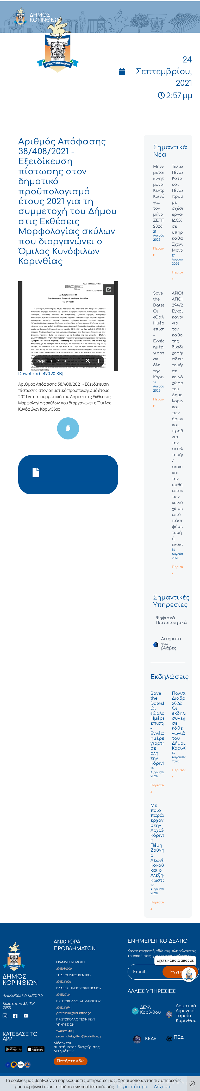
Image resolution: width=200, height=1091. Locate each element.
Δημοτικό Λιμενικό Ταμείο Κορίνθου (186, 1013)
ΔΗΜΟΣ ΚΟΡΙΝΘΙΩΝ (45, 17)
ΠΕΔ (179, 1037)
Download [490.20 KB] (40, 374)
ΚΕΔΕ (151, 1038)
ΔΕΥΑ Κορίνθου (150, 1010)
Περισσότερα (132, 1086)
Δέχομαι (163, 1086)
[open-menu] (181, 17)
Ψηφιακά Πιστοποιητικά (171, 620)
